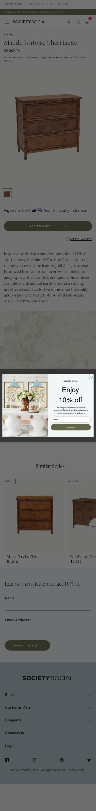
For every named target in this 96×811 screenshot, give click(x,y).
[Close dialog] (91, 377)
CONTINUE (71, 427)
